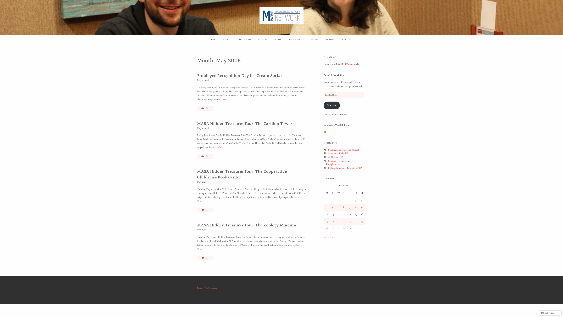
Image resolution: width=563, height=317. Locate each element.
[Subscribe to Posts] (325, 132)
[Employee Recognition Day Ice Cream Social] (207, 108)
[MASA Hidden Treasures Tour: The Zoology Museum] (207, 258)
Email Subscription (334, 75)
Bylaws (315, 39)
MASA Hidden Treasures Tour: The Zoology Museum (246, 225)
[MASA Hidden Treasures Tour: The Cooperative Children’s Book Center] (207, 210)
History (331, 39)
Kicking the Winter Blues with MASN (345, 168)
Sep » (332, 237)
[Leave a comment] (203, 108)
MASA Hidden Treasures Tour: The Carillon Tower (244, 123)
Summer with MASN (338, 153)
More (224, 100)
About (227, 39)
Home (213, 39)
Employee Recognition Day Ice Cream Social (239, 75)
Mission (262, 39)
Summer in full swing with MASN (343, 149)
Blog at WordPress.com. (207, 288)
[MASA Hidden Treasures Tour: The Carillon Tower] (207, 156)
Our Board (244, 39)
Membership (296, 39)
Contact (348, 39)
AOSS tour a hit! (335, 157)
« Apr (326, 237)
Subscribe (331, 105)
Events (278, 39)
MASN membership (350, 64)
